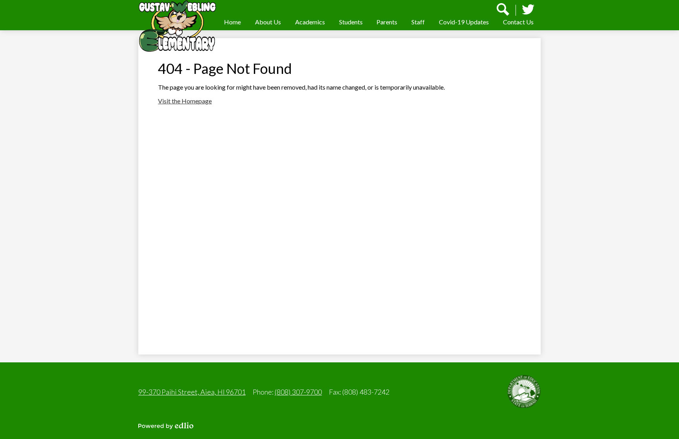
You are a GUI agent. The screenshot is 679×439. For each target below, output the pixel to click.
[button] (268, 21)
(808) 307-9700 (298, 392)
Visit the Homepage (185, 101)
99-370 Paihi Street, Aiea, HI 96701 (192, 392)
